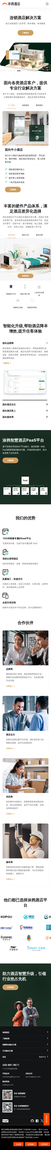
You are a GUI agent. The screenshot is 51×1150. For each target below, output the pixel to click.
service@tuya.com (33, 1080)
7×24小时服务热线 (9, 1072)
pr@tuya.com (7, 1088)
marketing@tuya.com (11, 1080)
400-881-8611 (10, 1068)
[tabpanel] (25, 150)
